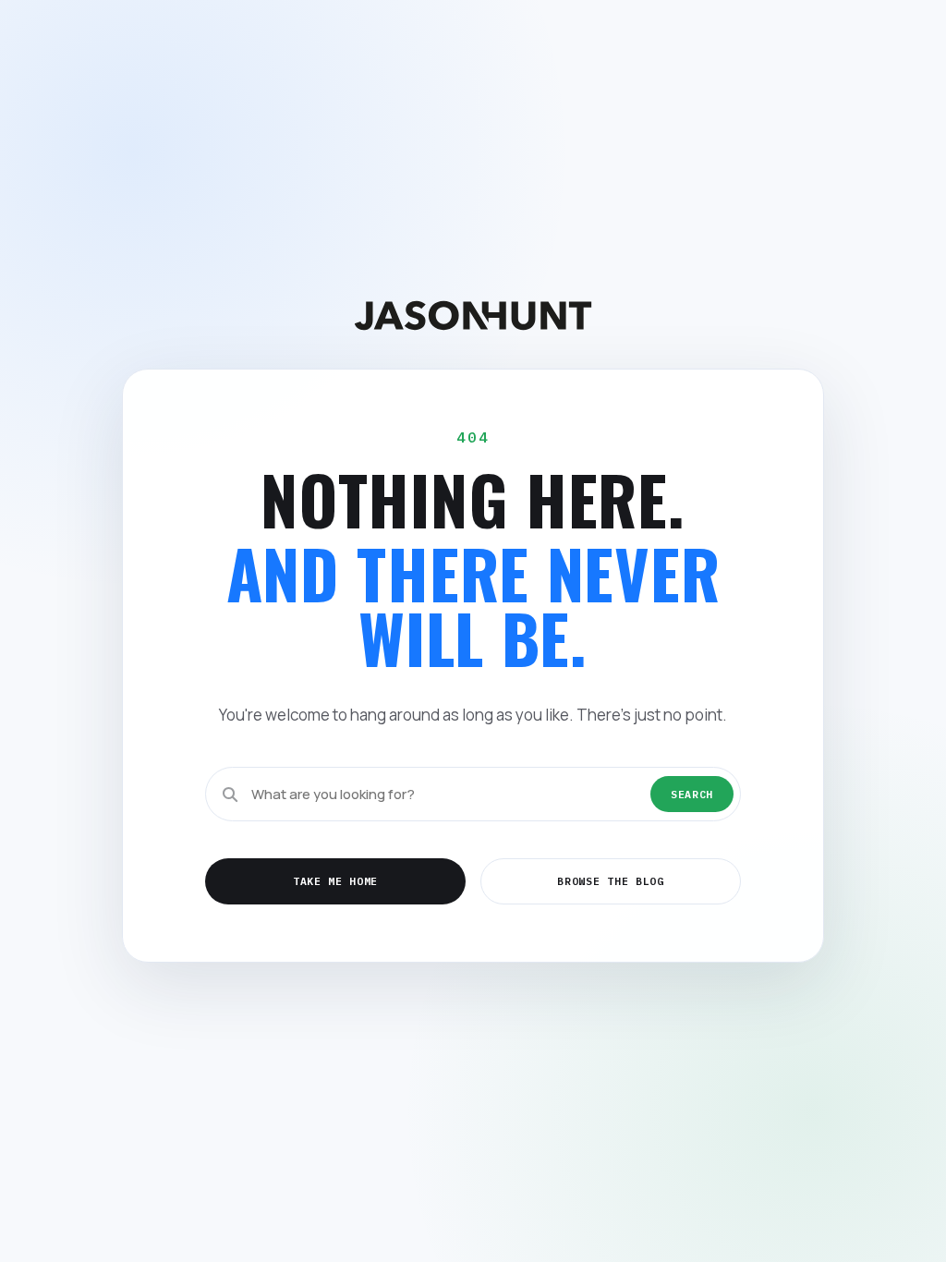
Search (692, 794)
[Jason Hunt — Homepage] (473, 315)
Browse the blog (610, 881)
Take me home (335, 881)
